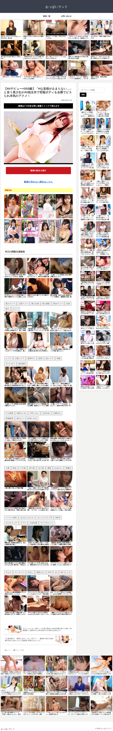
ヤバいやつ (10, 364)
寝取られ (40, 572)
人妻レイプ (19, 358)
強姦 (58, 358)
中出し (30, 572)
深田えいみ (21, 413)
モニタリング (11, 523)
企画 (68, 303)
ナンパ (15, 309)
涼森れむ (57, 413)
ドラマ (23, 523)
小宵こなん (34, 413)
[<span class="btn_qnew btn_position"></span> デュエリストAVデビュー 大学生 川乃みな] (47, 242)
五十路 (41, 468)
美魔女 (68, 468)
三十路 (23, 468)
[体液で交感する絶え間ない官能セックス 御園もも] (64, 217)
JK (56, 572)
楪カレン (20, 418)
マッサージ (19, 572)
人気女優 (33, 523)
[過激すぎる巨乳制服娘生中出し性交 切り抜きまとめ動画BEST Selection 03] (12, 242)
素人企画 (35, 303)
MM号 (57, 517)
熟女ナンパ (58, 303)
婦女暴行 (22, 364)
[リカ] (29, 242)
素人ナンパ (10, 303)
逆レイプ (49, 358)
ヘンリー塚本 (11, 517)
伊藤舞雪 (9, 418)
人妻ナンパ (23, 303)
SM (61, 572)
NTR (49, 572)
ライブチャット (47, 523)
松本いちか (32, 418)
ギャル (8, 572)
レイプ (8, 358)
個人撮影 (46, 303)
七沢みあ (46, 413)
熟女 (15, 468)
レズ (69, 572)
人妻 (7, 468)
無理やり (31, 358)
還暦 (49, 468)
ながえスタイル (26, 517)
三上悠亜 (9, 413)
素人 (7, 309)
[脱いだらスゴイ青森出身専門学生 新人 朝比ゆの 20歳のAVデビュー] (47, 217)
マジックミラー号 (44, 517)
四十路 (32, 468)
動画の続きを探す (38, 170)
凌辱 (40, 358)
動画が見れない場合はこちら (38, 182)
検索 (83, 94)
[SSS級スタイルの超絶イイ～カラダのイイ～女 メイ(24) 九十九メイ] (12, 217)
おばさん (58, 468)
